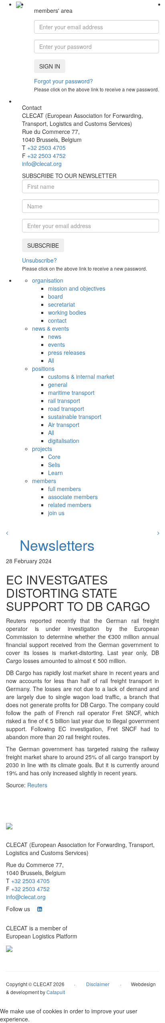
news (54, 336)
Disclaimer (97, 984)
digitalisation (63, 441)
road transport (66, 408)
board (55, 296)
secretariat (61, 304)
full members (64, 489)
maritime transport (71, 392)
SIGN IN (49, 66)
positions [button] (43, 368)
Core (54, 457)
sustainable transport (74, 416)
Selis (54, 465)
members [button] (44, 481)
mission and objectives (76, 288)
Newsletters (57, 544)
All (51, 360)
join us (56, 513)
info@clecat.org (42, 164)
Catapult (55, 992)
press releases (66, 352)
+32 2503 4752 (46, 156)
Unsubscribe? (39, 260)
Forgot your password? (63, 81)
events (56, 344)
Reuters (37, 785)
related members (69, 505)
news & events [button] (50, 328)
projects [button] (42, 449)
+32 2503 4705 (46, 148)
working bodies (67, 312)
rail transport (64, 400)
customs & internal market (81, 376)
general (57, 384)
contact (57, 320)
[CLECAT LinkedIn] (39, 909)
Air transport (63, 425)
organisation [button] (47, 280)
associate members (73, 497)
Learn (55, 473)
